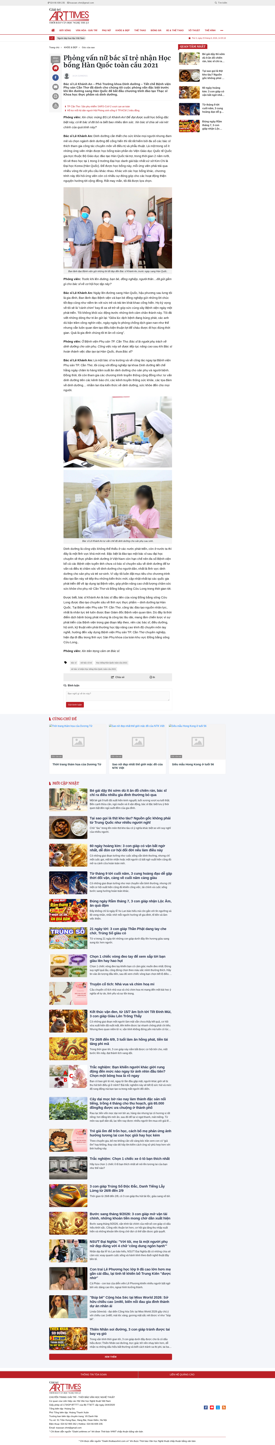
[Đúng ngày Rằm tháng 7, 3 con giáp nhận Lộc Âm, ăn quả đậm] (68, 910)
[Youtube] (212, 1407)
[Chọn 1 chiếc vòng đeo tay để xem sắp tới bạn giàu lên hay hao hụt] (68, 965)
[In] (55, 96)
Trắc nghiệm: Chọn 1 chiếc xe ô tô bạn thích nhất (130, 1159)
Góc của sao (57, 756)
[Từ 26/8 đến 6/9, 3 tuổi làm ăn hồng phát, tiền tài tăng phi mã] (68, 1048)
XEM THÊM (110, 1357)
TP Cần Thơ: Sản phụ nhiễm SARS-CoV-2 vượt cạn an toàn (98, 106)
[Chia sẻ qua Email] (55, 87)
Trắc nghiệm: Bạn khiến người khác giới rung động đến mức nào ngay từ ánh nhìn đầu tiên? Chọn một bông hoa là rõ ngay (127, 1071)
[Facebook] (206, 1407)
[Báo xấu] (55, 106)
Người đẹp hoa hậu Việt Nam (67, 38)
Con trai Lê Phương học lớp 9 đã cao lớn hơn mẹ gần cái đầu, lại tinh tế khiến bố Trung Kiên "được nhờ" (130, 1273)
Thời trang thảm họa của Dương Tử (77, 764)
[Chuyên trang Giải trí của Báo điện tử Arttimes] (69, 16)
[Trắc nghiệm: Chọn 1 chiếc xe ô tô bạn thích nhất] (68, 1168)
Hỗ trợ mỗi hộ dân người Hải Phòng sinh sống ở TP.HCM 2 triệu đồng (103, 110)
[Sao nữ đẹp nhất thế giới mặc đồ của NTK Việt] (137, 742)
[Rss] (224, 1407)
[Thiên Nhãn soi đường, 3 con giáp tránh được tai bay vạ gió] (68, 1338)
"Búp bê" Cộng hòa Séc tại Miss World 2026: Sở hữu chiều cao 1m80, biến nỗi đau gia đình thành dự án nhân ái (129, 1301)
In (153, 677)
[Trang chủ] (53, 30)
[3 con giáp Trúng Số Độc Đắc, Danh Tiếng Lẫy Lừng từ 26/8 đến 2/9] (68, 1195)
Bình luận (56, 59)
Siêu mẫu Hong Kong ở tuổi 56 (193, 764)
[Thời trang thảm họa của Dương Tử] (77, 742)
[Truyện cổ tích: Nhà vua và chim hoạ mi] (68, 993)
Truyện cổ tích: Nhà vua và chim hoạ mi (122, 984)
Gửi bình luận (75, 704)
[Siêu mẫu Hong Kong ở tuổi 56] (197, 742)
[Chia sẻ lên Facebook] (55, 77)
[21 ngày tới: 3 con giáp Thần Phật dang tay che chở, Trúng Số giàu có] (68, 938)
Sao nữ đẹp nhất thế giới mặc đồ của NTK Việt (137, 766)
